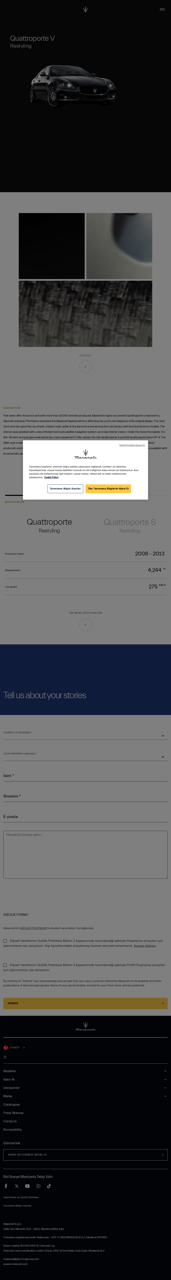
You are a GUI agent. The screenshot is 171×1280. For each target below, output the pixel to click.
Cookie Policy (51, 477)
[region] (85, 470)
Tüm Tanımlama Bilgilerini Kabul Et (108, 488)
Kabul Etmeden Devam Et (132, 445)
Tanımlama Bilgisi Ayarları (65, 488)
